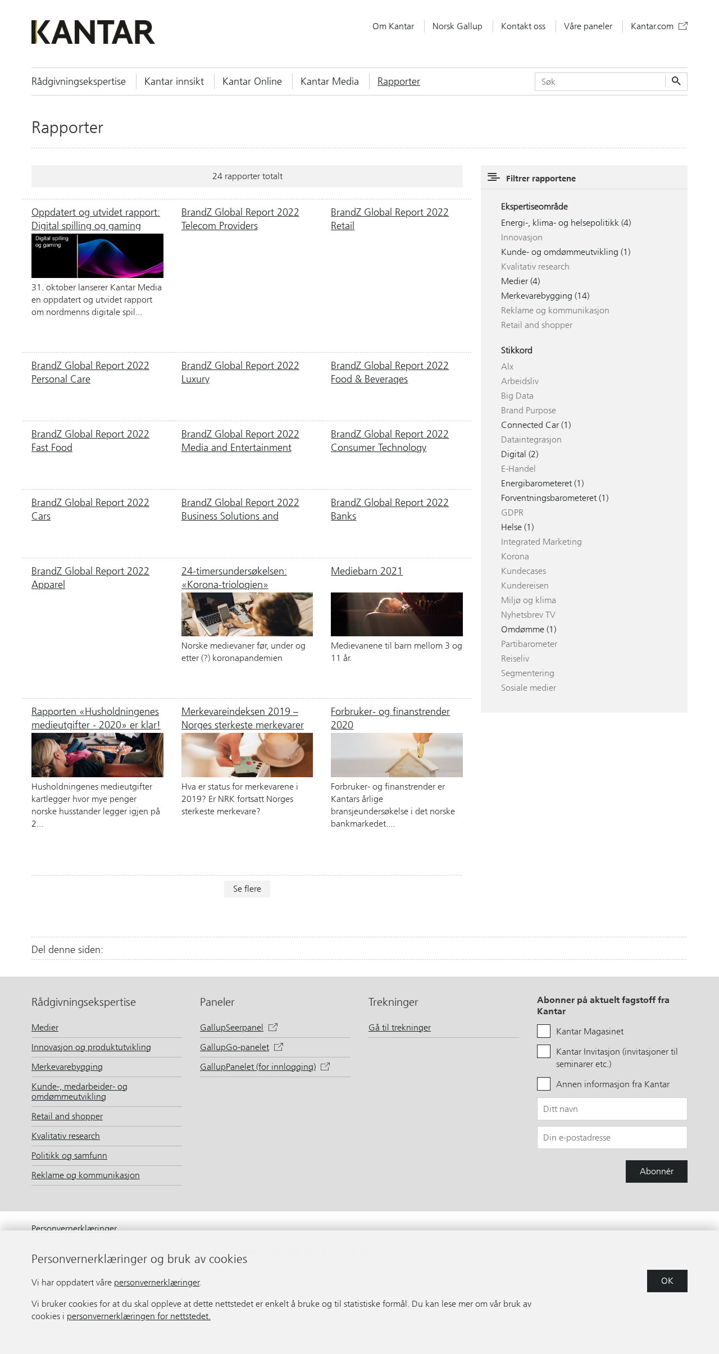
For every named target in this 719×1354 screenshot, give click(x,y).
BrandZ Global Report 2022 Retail (390, 218)
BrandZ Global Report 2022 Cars (90, 508)
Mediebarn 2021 (367, 571)
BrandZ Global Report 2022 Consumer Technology (390, 440)
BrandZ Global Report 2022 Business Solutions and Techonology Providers (240, 508)
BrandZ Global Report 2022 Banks (390, 508)
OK (667, 1280)
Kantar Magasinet (590, 1031)
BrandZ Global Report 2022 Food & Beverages (390, 371)
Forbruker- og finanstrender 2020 (390, 717)
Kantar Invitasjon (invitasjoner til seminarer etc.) (617, 1057)
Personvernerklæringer (74, 1228)
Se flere (247, 888)
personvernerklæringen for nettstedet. (139, 1316)
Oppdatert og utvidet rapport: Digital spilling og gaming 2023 (95, 218)
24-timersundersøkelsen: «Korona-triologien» (234, 577)
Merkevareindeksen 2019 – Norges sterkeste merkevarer (242, 717)
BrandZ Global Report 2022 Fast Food (90, 440)
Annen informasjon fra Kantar (613, 1084)
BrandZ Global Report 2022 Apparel (90, 577)
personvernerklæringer (156, 1282)
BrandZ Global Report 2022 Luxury (240, 371)
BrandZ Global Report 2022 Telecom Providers (240, 218)
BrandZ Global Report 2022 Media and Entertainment (240, 440)
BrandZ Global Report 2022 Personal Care (90, 371)
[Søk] (675, 81)
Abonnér (657, 1171)
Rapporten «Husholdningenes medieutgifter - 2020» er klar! (96, 717)
